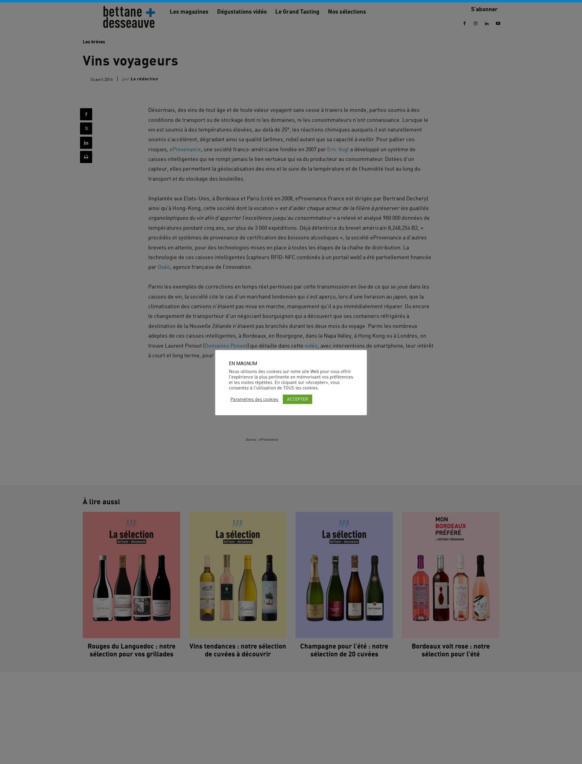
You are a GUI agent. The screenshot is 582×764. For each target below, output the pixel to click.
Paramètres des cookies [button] (254, 399)
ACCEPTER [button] (297, 399)
